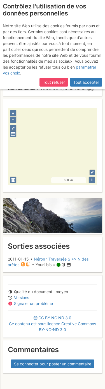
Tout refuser (54, 82)
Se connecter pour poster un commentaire (52, 363)
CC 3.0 (52, 323)
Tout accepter (86, 82)
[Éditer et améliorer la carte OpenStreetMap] (92, 172)
